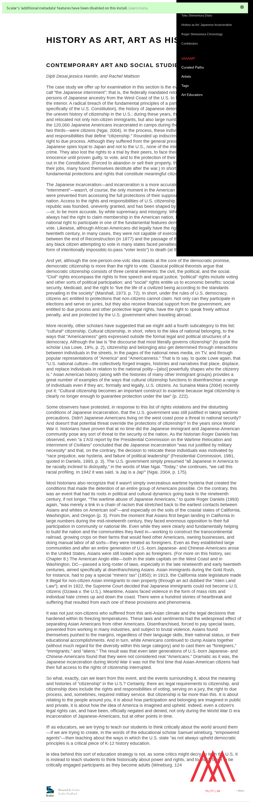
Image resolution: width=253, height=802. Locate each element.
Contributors (189, 43)
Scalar (75, 790)
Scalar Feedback (67, 793)
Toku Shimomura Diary (196, 15)
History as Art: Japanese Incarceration (206, 25)
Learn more (137, 7)
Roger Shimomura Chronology (202, 34)
